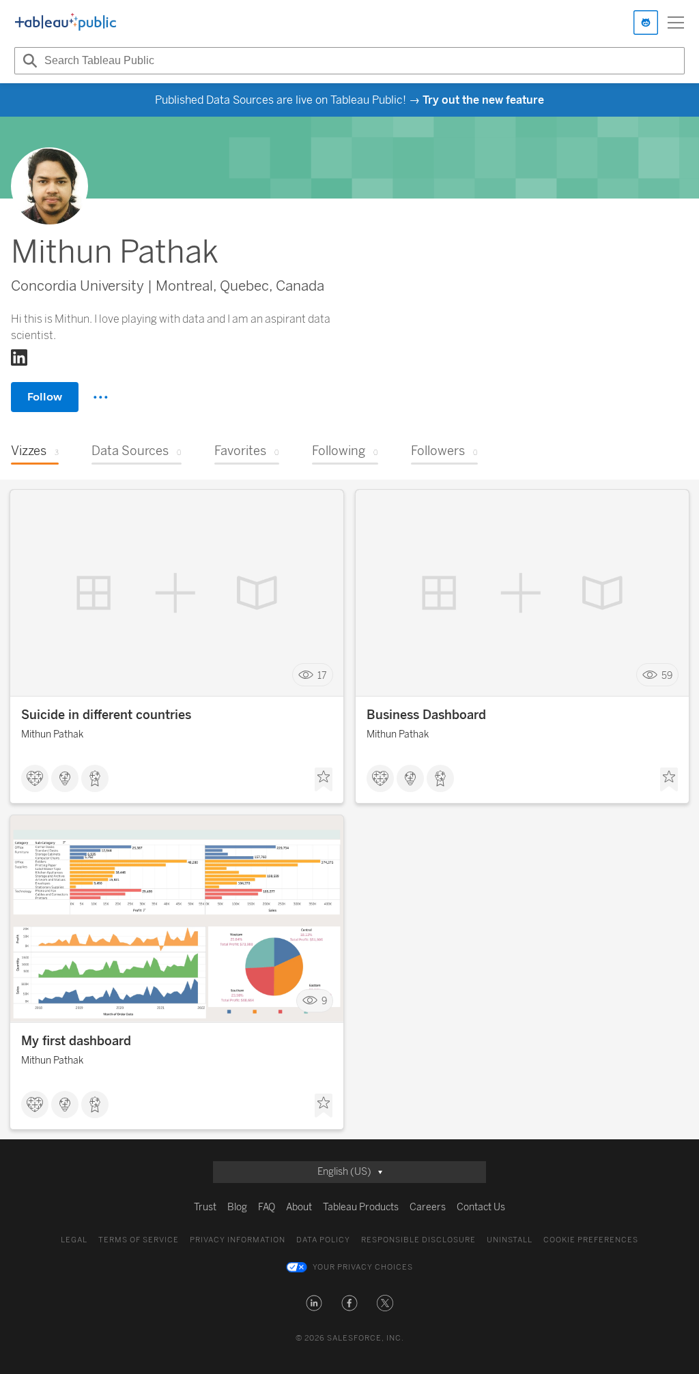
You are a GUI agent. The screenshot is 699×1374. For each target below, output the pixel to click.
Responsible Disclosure (418, 1240)
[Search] (28, 61)
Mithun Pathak (52, 734)
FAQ (266, 1207)
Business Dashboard (426, 714)
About (299, 1207)
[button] (314, 1303)
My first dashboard (76, 1041)
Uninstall (509, 1240)
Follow (44, 397)
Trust (205, 1207)
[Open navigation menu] (676, 22)
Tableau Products (361, 1207)
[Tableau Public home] (65, 22)
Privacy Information (237, 1240)
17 (322, 675)
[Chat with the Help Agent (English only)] (645, 22)
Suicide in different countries (106, 714)
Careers (428, 1207)
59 (666, 675)
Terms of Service (138, 1240)
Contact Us (481, 1207)
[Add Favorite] (323, 780)
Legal (74, 1240)
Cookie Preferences (590, 1240)
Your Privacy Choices (363, 1267)
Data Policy (323, 1240)
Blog (237, 1207)
